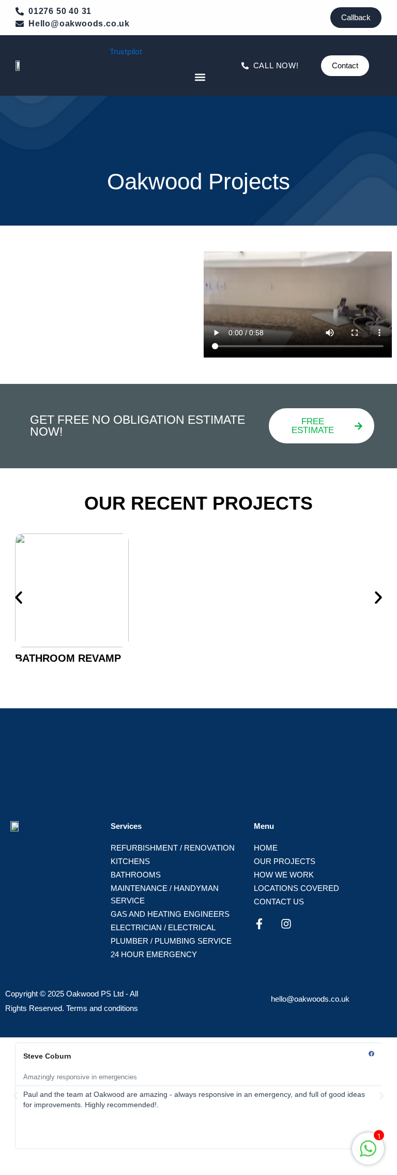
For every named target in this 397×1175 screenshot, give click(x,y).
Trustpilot (126, 51)
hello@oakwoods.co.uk (310, 998)
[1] (368, 1154)
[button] (199, 76)
